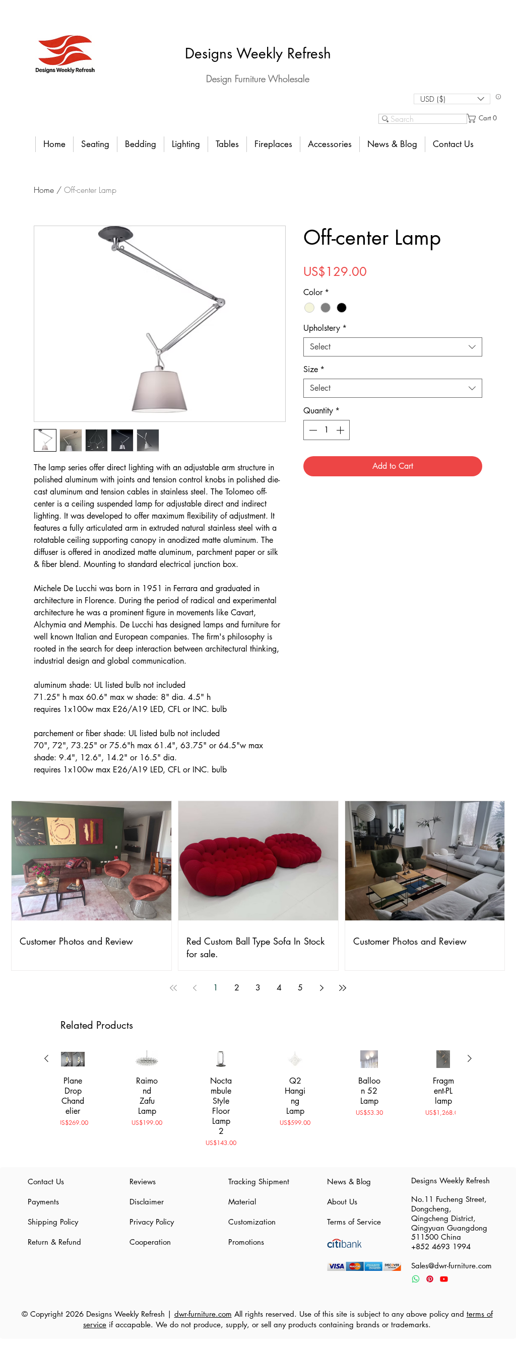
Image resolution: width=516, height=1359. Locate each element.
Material (242, 1201)
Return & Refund (54, 1242)
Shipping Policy (53, 1222)
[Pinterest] (429, 1278)
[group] (258, 1104)
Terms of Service (354, 1222)
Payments (43, 1201)
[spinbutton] (326, 430)
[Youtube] (443, 1278)
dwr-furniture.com (203, 1314)
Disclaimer (147, 1201)
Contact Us (46, 1181)
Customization (252, 1222)
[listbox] (452, 99)
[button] (452, 99)
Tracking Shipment (257, 1181)
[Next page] (321, 988)
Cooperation (150, 1242)
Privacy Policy (152, 1222)
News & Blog (349, 1181)
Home (44, 189)
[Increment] (341, 430)
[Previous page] (194, 988)
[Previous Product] (46, 1058)
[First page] (173, 988)
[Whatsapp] (415, 1278)
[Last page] (343, 988)
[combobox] (392, 346)
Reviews (143, 1181)
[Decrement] (312, 430)
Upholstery (325, 328)
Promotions (246, 1242)
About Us (342, 1201)
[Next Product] (470, 1058)
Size (314, 370)
